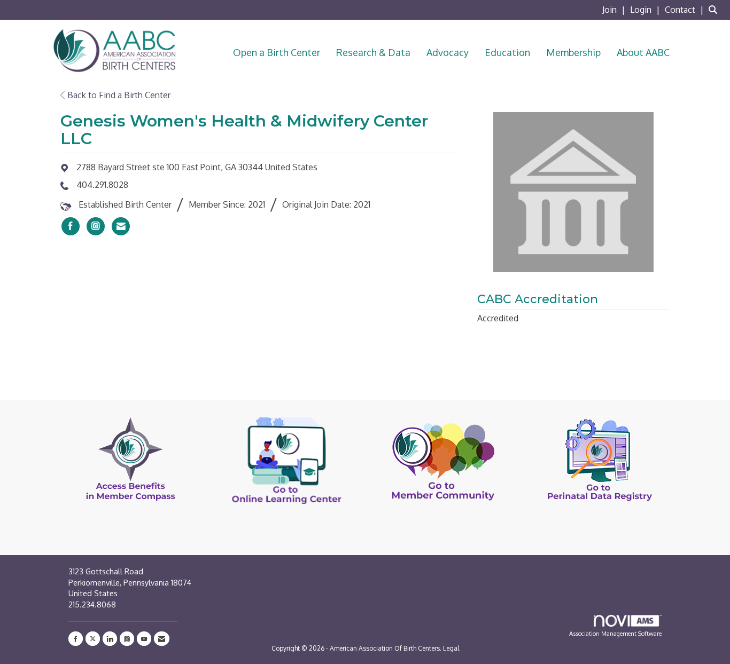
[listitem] (615, 9)
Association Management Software (615, 633)
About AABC (643, 52)
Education (507, 52)
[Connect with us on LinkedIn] (110, 638)
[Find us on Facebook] (75, 638)
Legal (451, 648)
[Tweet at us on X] (93, 638)
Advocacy (447, 52)
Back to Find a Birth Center (117, 95)
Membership (573, 52)
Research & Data (373, 52)
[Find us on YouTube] (144, 638)
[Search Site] (715, 9)
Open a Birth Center (276, 52)
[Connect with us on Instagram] (127, 638)
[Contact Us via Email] (161, 638)
